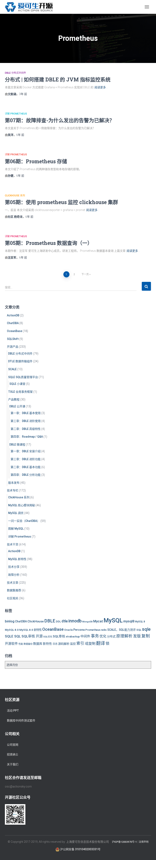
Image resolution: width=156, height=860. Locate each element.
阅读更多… (101, 87)
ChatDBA (13, 323)
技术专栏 (12, 490)
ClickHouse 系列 (15, 195)
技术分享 (14, 566)
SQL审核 (59, 636)
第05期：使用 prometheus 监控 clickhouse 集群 (61, 202)
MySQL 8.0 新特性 (30, 629)
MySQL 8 (140, 621)
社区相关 (12, 598)
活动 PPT (13, 710)
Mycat (98, 621)
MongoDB (87, 621)
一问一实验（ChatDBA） (24, 520)
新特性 (47, 644)
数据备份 (28, 644)
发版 (137, 636)
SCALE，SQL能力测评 (121, 629)
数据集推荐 (14, 590)
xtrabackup (73, 636)
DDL (58, 621)
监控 (73, 643)
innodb (75, 620)
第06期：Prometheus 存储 (36, 161)
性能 (20, 644)
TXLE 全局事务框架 (20, 391)
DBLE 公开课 (17, 406)
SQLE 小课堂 (17, 383)
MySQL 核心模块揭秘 (21, 505)
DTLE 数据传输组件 (20, 361)
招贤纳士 (12, 754)
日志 (55, 644)
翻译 (100, 643)
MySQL (113, 620)
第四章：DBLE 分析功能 (26, 474)
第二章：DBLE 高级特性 (26, 429)
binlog (9, 621)
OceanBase (14, 331)
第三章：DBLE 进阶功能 (26, 459)
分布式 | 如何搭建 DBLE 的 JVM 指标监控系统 (57, 79)
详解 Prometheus (16, 113)
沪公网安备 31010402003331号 (80, 849)
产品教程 (14, 399)
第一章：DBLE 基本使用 (26, 413)
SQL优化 (47, 636)
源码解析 (63, 643)
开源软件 (11, 644)
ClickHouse (35, 621)
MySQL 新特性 (17, 559)
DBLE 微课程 (17, 444)
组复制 (90, 643)
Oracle (68, 629)
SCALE (12, 369)
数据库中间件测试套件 (21, 720)
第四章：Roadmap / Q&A (27, 436)
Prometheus (92, 629)
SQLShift (13, 339)
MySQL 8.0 (12, 629)
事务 (95, 636)
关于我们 (12, 764)
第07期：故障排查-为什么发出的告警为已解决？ (59, 120)
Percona (79, 629)
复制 (145, 636)
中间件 (85, 636)
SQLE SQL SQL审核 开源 (24, 636)
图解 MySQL (16, 528)
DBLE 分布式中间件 (15, 72)
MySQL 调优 (16, 513)
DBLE (49, 620)
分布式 (111, 636)
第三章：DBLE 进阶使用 (26, 421)
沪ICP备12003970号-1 (124, 842)
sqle (146, 629)
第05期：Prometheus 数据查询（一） (48, 243)
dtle (65, 621)
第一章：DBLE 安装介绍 (26, 451)
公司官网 (12, 744)
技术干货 (12, 544)
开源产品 (12, 346)
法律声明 (143, 842)
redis (104, 630)
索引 (80, 643)
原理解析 (124, 636)
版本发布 (14, 482)
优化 (103, 636)
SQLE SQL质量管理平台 (23, 377)
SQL (138, 629)
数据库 (37, 644)
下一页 (85, 274)
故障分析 (14, 574)
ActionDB (13, 315)
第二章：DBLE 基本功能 (26, 467)
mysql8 (128, 621)
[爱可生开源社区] (30, 7)
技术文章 (12, 582)
